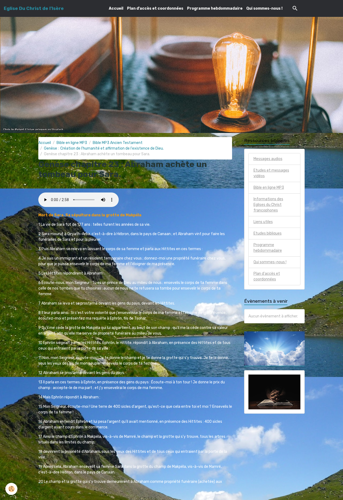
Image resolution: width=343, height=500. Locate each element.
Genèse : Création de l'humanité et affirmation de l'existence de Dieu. (104, 148)
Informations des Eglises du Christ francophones (268, 205)
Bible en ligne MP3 (72, 142)
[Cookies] (11, 489)
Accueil (116, 8)
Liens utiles (263, 222)
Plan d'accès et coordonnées (155, 8)
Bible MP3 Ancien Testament (118, 142)
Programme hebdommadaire (215, 8)
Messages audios (267, 159)
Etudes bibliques (267, 233)
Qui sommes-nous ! (264, 8)
